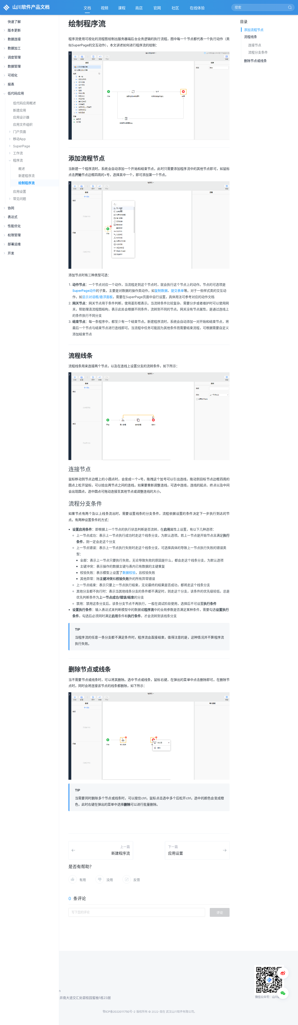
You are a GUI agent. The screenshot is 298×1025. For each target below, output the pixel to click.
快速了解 (14, 22)
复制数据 (161, 290)
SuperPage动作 (84, 290)
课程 (121, 8)
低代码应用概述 (24, 103)
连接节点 (254, 45)
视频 (104, 8)
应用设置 (19, 191)
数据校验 (128, 573)
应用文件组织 (23, 124)
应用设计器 (21, 117)
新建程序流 (26, 176)
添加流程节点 (254, 30)
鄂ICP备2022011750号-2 (119, 1011)
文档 (87, 8)
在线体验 (198, 9)
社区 (176, 9)
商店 (139, 9)
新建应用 (19, 110)
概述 (21, 169)
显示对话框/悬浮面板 (97, 297)
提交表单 (177, 290)
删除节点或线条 (255, 61)
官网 (157, 9)
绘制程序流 (26, 183)
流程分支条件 (258, 52)
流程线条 (250, 37)
